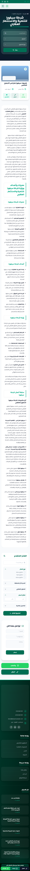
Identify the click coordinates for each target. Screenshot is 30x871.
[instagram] (7, 1)
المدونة (25, 755)
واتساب (13, 665)
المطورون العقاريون (21, 743)
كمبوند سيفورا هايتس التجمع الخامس (15, 84)
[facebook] (2, 1)
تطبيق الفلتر (16, 613)
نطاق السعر (21, 595)
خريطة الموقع (23, 778)
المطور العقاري (20, 589)
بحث (16, 50)
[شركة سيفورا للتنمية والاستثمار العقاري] (9, 78)
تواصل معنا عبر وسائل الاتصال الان (15, 865)
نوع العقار (22, 569)
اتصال (13, 672)
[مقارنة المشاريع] (7, 6)
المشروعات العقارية (22, 747)
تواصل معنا (24, 770)
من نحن (25, 774)
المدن (25, 751)
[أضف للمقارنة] (25, 69)
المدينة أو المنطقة (19, 583)
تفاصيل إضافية (20, 606)
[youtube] (5, 1)
